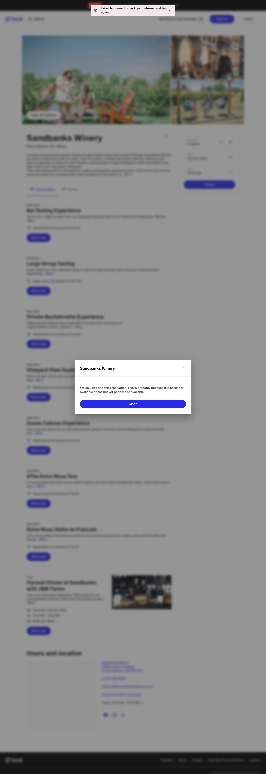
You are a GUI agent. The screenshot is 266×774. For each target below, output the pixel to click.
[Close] (184, 368)
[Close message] (169, 10)
